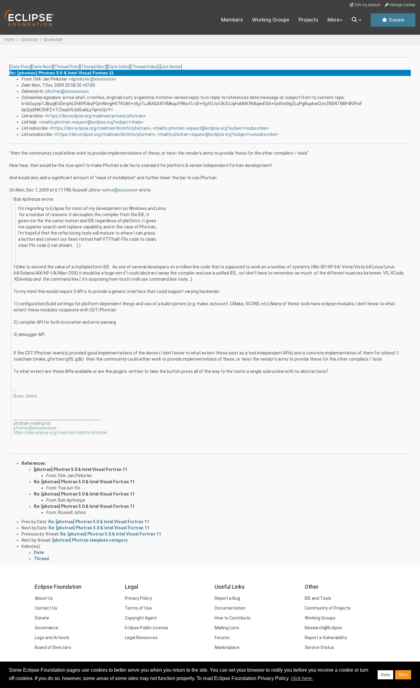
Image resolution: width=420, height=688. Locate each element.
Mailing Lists (227, 627)
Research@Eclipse (323, 627)
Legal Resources (141, 637)
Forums (222, 637)
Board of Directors (53, 647)
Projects (308, 20)
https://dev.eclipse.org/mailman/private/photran (95, 115)
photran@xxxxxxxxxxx (67, 91)
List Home (171, 66)
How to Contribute (233, 617)
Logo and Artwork (52, 637)
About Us (44, 598)
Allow (403, 675)
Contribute (29, 40)
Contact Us (46, 608)
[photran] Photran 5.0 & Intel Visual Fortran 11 (80, 469)
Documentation (230, 608)
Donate (396, 20)
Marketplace (227, 647)
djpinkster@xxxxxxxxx (92, 79)
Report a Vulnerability (326, 637)
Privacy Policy (138, 598)
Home (9, 40)
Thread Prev (66, 66)
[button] (356, 20)
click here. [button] (302, 678)
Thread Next (93, 66)
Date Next (42, 66)
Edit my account (367, 5)
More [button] (333, 20)
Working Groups (270, 20)
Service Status (319, 647)
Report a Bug (227, 598)
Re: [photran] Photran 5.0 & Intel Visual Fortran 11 (84, 481)
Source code (53, 40)
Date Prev (20, 66)
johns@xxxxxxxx (120, 190)
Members (232, 20)
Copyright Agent (141, 617)
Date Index (118, 66)
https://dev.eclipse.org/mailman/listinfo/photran (100, 128)
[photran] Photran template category (90, 540)
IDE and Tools (318, 598)
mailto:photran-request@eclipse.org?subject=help (91, 122)
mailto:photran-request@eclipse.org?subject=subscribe (210, 128)
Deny (385, 675)
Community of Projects (328, 608)
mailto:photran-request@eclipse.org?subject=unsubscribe (218, 134)
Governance (46, 627)
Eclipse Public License (146, 627)
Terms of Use (138, 608)
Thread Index (144, 66)
